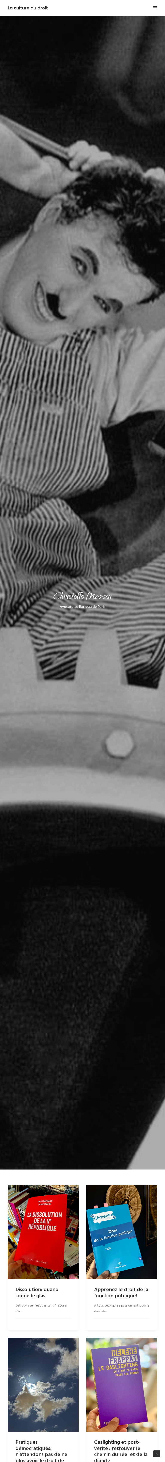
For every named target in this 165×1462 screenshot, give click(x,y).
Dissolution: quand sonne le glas (37, 1293)
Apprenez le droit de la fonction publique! (121, 1293)
